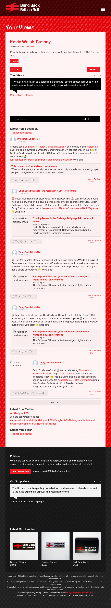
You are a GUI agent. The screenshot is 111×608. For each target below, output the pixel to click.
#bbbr (34, 420)
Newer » (94, 69)
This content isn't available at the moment (34, 166)
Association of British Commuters (62, 208)
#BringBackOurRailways (66, 420)
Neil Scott (89, 595)
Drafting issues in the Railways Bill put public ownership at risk (63, 220)
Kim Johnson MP (19, 159)
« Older (15, 69)
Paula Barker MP (63, 159)
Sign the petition (20, 471)
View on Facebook (94, 179)
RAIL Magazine (90, 208)
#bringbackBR (45, 420)
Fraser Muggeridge (66, 595)
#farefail (91, 420)
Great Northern (66, 373)
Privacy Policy (34, 592)
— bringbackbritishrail (21, 132)
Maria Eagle (34, 159)
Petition (15, 456)
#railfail (83, 420)
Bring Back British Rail (22, 7)
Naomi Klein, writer (20, 508)
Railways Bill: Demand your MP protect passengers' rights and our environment (61, 278)
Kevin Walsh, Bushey (30, 42)
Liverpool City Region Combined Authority (44, 146)
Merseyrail (92, 146)
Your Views (19, 28)
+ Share (14, 61)
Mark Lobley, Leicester (21, 95)
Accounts (22, 592)
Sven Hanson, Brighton (22, 98)
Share (92, 181)
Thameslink (85, 370)
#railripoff (26, 423)
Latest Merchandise (22, 529)
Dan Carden (47, 159)
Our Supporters (19, 481)
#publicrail (15, 423)
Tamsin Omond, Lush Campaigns (27, 501)
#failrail (52, 423)
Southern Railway (42, 373)
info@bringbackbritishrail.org (79, 592)
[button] (24, 180)
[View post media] (18, 368)
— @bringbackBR (19, 413)
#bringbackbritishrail (20, 420)
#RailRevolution (40, 423)
